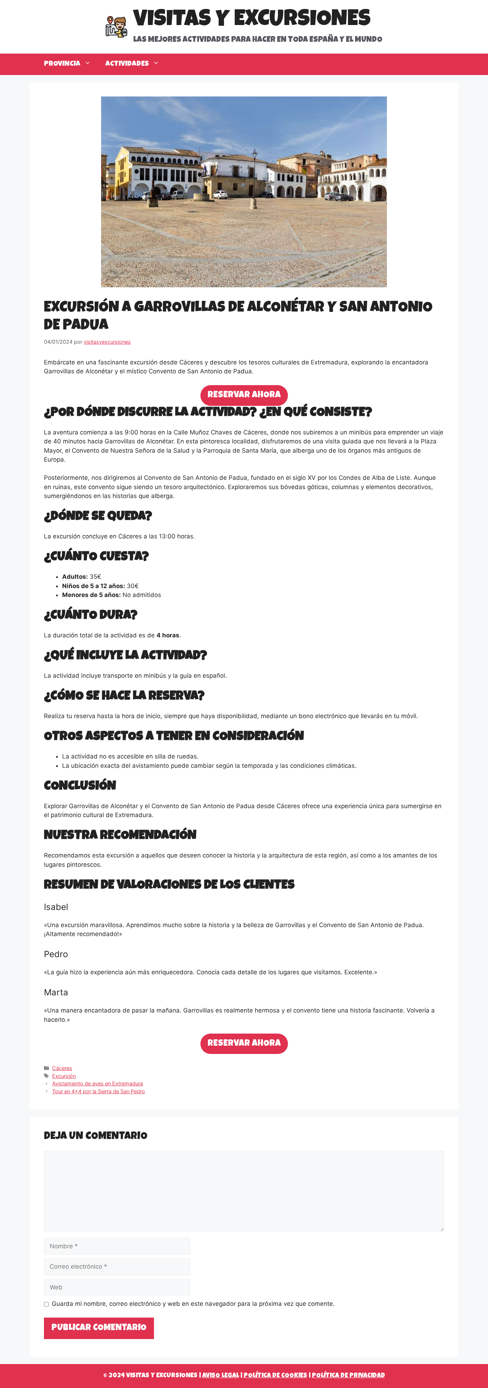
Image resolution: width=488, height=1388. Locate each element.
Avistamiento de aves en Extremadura (97, 1083)
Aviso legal (220, 1376)
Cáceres (62, 1068)
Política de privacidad (348, 1376)
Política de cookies (275, 1376)
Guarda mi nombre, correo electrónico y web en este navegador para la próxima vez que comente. (193, 1303)
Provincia (62, 64)
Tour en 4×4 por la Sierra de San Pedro (98, 1091)
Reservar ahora (244, 395)
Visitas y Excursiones (251, 20)
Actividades (127, 64)
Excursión (64, 1076)
